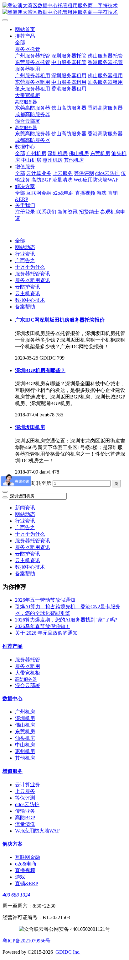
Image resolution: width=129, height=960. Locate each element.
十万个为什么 (30, 267)
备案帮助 (25, 306)
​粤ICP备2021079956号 (26, 940)
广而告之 (25, 260)
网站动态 (25, 247)
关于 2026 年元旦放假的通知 (46, 633)
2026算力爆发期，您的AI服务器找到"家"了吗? (66, 619)
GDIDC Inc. (67, 952)
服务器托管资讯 (32, 273)
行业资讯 (25, 254)
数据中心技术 (30, 300)
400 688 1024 (16, 895)
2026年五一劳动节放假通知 (45, 600)
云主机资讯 (27, 293)
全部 (20, 42)
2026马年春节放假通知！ (42, 626)
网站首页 (25, 29)
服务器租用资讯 (32, 280)
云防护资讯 (27, 287)
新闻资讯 (25, 507)
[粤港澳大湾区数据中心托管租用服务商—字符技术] (64, 9)
